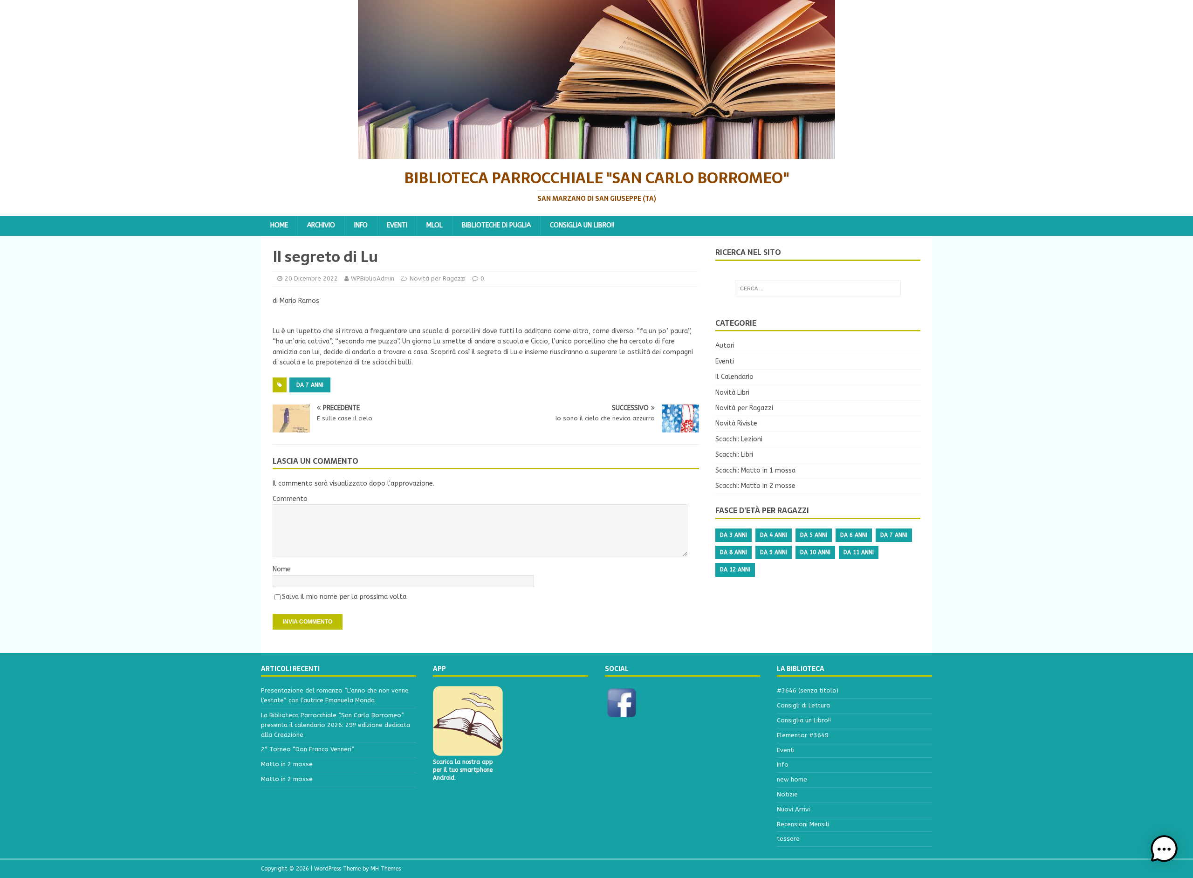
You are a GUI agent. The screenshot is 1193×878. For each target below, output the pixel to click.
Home (279, 225)
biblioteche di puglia (496, 225)
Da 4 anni (773, 535)
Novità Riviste (736, 423)
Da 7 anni (309, 385)
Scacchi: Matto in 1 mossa (755, 470)
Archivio (321, 225)
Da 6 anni (853, 535)
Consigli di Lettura (803, 705)
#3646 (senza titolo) (807, 690)
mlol (434, 225)
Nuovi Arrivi (793, 809)
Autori (724, 346)
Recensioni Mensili (803, 824)
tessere (788, 838)
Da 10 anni (815, 552)
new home (792, 779)
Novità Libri (732, 393)
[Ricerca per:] (818, 288)
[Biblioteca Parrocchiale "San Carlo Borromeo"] (596, 154)
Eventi (397, 225)
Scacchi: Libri (734, 455)
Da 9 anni (773, 552)
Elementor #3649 (803, 735)
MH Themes (385, 868)
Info (361, 225)
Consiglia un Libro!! (582, 225)
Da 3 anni (733, 535)
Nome (282, 569)
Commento (290, 499)
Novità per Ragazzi (438, 278)
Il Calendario (734, 377)
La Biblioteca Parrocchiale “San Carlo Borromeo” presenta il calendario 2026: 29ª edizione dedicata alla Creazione (335, 725)
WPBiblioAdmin (372, 278)
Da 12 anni (735, 569)
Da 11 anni (858, 552)
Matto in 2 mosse (287, 764)
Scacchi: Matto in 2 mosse (755, 486)
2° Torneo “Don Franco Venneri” (307, 749)
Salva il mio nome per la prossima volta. (345, 597)
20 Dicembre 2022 (311, 278)
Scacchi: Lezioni (738, 439)
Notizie (787, 794)
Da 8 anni (733, 552)
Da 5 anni (813, 535)
